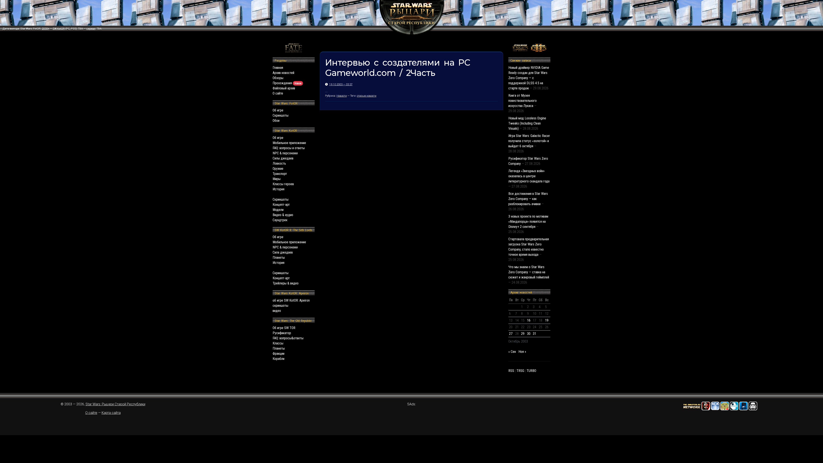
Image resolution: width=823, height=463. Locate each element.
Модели (278, 210)
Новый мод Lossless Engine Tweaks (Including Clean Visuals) (527, 123)
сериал (90, 28)
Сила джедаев (283, 252)
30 (528, 334)
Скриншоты (280, 115)
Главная (278, 68)
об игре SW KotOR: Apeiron (291, 300)
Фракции (278, 354)
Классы (278, 343)
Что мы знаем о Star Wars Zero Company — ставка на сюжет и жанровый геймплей (528, 272)
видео (277, 311)
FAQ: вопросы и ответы (289, 148)
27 (510, 334)
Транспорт (280, 174)
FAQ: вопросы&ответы (288, 338)
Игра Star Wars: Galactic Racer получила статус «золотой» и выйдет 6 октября (529, 141)
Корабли (278, 359)
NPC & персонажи (285, 153)
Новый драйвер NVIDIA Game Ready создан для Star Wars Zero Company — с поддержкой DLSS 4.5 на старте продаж (528, 78)
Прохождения (287, 83)
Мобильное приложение (289, 143)
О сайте (278, 93)
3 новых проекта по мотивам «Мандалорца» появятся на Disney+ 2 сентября (528, 221)
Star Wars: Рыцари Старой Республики (115, 404)
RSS (511, 371)
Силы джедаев (283, 158)
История (278, 189)
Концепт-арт (281, 205)
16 (528, 320)
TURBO (531, 371)
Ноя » (522, 352)
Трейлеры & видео (286, 283)
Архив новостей (283, 73)
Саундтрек (280, 220)
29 (522, 334)
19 (546, 320)
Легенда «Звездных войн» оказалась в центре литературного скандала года (529, 176)
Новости (341, 95)
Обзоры (278, 78)
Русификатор (282, 333)
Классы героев (283, 184)
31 (534, 334)
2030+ (45, 28)
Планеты (279, 258)
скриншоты (280, 306)
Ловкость (279, 163)
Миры (277, 179)
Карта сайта (111, 413)
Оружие (278, 169)
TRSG (520, 371)
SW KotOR (59, 28)
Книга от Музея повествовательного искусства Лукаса (522, 100)
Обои (276, 121)
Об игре (278, 110)
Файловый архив (284, 88)
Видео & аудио (283, 215)
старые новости (366, 95)
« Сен (512, 352)
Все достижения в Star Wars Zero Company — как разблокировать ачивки (528, 199)
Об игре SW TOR (284, 328)
